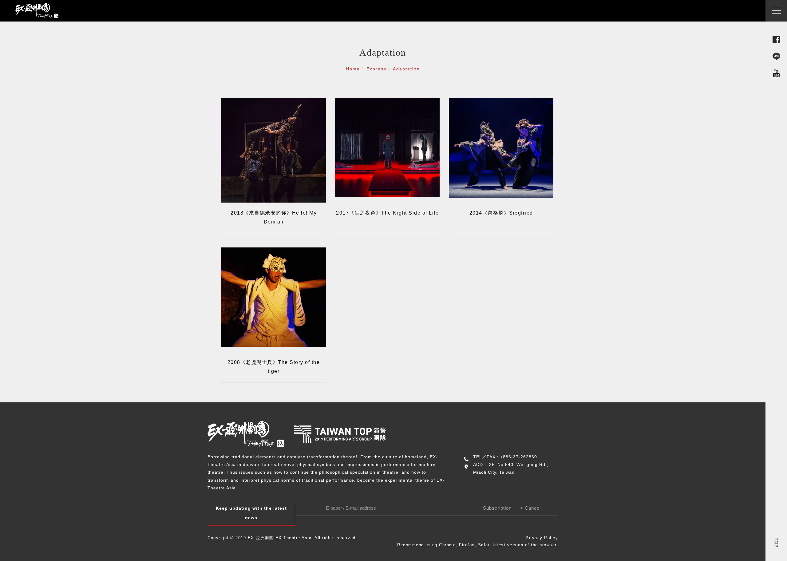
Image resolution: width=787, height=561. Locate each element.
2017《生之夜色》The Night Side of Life (387, 212)
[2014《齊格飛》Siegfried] (501, 147)
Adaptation (406, 68)
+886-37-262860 (518, 456)
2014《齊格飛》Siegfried (501, 212)
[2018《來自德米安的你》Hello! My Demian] (273, 149)
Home (353, 68)
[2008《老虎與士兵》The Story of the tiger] (273, 296)
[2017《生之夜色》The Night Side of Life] (387, 147)
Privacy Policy (542, 537)
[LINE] (776, 56)
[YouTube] (776, 73)
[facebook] (776, 39)
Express (376, 68)
